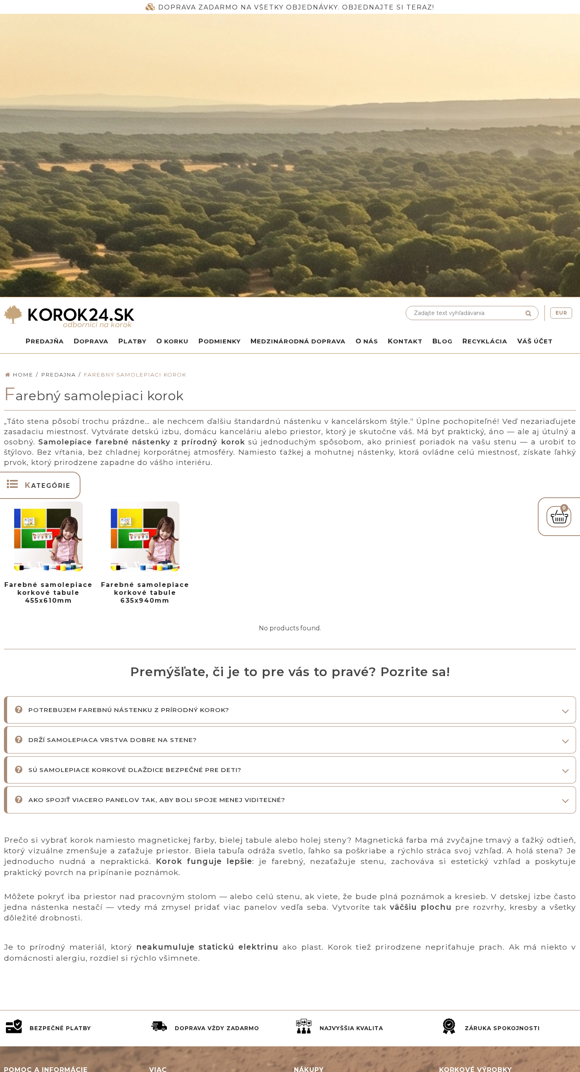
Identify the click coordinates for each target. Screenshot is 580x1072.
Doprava (91, 341)
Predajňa (45, 341)
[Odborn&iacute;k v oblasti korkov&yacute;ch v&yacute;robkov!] (145, 316)
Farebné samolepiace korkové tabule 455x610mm (48, 592)
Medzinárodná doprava (298, 341)
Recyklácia (484, 341)
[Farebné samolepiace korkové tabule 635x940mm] (145, 536)
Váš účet (535, 341)
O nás (366, 341)
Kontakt (405, 341)
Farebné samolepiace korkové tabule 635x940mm (145, 592)
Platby (132, 341)
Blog (442, 341)
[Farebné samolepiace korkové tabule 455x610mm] (48, 536)
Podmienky (219, 341)
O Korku (172, 341)
